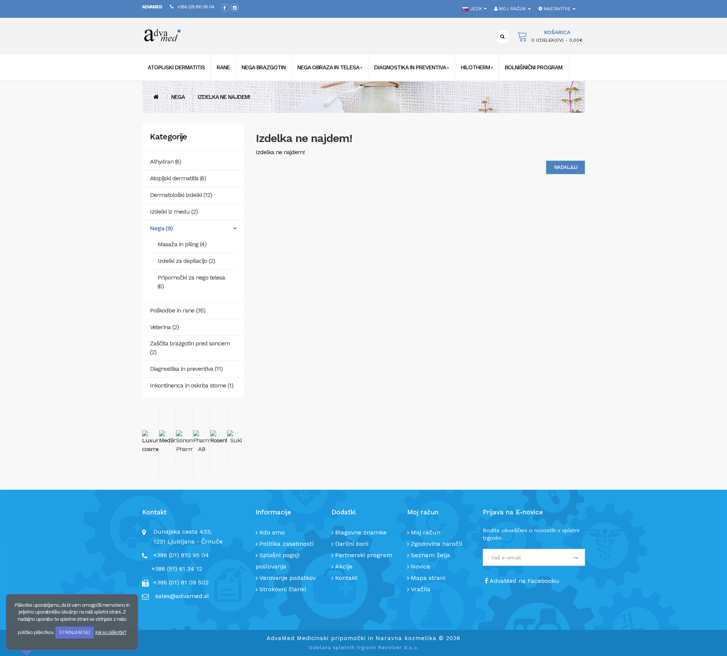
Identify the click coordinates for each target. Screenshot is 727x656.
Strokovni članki (282, 589)
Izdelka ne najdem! (224, 97)
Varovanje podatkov (287, 577)
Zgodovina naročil (436, 543)
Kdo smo (272, 532)
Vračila (421, 589)
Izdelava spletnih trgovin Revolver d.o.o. (363, 647)
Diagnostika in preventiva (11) (186, 368)
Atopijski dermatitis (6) (178, 178)
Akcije (344, 566)
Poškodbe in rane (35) (177, 310)
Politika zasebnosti (286, 543)
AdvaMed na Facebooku (523, 580)
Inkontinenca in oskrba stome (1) (191, 385)
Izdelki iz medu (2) (174, 211)
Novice (420, 566)
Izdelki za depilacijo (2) (186, 260)
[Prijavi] (575, 558)
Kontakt (346, 577)
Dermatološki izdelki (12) (181, 194)
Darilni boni (351, 543)
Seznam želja (430, 555)
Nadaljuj (565, 167)
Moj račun (425, 532)
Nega (178, 97)
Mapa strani (428, 577)
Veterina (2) (164, 327)
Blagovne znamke (361, 532)
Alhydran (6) (165, 161)
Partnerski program (363, 555)
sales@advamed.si (182, 596)
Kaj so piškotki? (110, 632)
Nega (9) (161, 228)
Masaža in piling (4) (182, 244)
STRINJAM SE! (74, 632)
